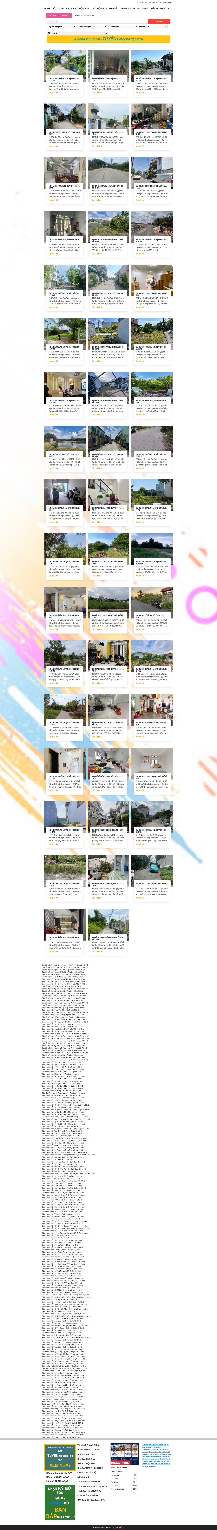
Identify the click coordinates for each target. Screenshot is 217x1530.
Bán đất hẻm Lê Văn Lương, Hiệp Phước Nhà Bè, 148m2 (151, 401)
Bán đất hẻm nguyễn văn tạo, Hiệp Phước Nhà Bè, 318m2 (151, 79)
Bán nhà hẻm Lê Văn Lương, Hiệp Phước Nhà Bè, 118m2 (108, 79)
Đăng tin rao (166, 2)
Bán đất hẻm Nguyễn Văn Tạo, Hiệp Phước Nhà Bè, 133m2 (151, 831)
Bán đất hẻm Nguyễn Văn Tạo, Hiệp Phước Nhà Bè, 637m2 (151, 455)
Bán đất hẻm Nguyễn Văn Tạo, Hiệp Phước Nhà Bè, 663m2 (64, 670)
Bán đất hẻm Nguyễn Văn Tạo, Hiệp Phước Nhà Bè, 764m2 (107, 240)
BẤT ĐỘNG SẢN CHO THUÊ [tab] (85, 15)
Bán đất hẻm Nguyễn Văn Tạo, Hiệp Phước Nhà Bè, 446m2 (64, 885)
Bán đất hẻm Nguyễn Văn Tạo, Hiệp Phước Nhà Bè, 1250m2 (151, 240)
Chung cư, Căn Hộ (86, 1472)
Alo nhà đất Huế (165, 1459)
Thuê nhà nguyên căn (88, 1482)
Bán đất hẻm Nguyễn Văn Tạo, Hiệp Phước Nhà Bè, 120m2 (64, 724)
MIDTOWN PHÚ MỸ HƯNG (89, 1450)
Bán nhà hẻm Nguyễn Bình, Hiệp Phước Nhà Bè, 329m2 (151, 724)
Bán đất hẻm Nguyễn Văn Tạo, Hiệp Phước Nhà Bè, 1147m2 (151, 562)
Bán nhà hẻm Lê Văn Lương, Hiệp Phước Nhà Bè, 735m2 (108, 885)
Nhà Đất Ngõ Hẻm (86, 1459)
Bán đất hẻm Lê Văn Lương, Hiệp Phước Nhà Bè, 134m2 (151, 509)
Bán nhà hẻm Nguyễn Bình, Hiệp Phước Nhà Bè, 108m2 (64, 187)
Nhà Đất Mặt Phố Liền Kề (90, 1468)
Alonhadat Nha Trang (155, 1452)
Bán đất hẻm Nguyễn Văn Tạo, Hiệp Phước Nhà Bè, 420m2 (107, 938)
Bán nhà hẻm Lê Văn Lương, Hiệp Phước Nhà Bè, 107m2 (151, 885)
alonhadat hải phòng (152, 1459)
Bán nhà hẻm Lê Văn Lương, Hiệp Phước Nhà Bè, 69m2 (64, 938)
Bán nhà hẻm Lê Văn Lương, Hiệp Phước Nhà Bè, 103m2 (108, 777)
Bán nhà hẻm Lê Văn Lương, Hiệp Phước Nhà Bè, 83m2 (151, 777)
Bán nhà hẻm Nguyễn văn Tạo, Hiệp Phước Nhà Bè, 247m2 (107, 455)
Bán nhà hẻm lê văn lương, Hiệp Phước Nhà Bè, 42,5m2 (151, 133)
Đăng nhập (143, 2)
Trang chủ (49, 9)
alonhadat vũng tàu (160, 1461)
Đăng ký (155, 2)
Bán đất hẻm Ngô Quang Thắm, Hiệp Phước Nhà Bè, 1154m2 (107, 187)
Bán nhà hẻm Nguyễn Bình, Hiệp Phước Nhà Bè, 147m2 (151, 187)
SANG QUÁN (83, 1477)
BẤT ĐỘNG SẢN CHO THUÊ (105, 9)
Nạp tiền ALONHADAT (157, 1454)
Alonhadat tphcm (147, 1461)
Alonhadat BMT (156, 1449)
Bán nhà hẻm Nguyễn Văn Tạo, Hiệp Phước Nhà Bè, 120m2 (64, 294)
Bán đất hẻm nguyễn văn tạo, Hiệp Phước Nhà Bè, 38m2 (151, 348)
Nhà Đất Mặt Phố (86, 1463)
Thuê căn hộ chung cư (89, 1491)
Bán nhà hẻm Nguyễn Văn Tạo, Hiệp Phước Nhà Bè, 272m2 (64, 777)
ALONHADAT (152, 1466)
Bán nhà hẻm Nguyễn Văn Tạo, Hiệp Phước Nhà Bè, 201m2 (64, 79)
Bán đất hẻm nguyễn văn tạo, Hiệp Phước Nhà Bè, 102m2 (107, 348)
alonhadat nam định (157, 1464)
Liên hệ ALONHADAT (160, 9)
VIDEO (56, 1503)
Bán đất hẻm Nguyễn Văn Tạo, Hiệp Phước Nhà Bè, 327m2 (107, 401)
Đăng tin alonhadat (160, 1445)
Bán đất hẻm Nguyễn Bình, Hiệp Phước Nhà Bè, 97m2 (107, 831)
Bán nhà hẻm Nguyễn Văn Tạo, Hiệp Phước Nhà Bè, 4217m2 (64, 401)
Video (144, 9)
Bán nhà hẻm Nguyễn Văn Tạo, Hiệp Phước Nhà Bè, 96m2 (107, 294)
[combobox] (61, 27)
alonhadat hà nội (155, 1457)
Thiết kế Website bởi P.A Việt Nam (105, 1527)
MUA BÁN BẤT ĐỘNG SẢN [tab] (58, 15)
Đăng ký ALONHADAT (57, 1477)
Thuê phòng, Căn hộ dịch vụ (92, 1486)
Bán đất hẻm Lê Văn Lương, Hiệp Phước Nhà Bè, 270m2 (107, 562)
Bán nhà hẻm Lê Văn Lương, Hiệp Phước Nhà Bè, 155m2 (108, 133)
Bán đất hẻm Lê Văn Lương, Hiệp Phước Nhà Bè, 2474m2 (151, 670)
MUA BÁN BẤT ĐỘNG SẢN (77, 9)
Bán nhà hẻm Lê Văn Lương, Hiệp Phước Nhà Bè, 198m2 (108, 670)
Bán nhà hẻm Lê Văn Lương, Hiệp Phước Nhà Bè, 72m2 (64, 240)
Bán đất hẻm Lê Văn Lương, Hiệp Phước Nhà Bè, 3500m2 (64, 455)
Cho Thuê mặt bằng (87, 1495)
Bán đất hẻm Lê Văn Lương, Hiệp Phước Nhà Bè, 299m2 (107, 616)
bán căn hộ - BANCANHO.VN (91, 1500)
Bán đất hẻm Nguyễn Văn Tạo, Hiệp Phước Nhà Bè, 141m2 (64, 831)
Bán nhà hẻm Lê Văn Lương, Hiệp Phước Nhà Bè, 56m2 (151, 294)
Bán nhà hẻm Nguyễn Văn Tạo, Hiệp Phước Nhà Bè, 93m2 (107, 724)
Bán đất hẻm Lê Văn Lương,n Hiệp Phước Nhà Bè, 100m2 (64, 133)
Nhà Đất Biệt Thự (86, 1454)
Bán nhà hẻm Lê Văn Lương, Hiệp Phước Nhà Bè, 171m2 (64, 509)
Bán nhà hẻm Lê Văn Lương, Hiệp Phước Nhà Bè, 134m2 (108, 509)
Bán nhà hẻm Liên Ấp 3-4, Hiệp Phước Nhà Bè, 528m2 (150, 616)
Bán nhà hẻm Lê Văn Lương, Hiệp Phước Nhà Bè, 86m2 (64, 616)
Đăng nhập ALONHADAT (59, 1473)
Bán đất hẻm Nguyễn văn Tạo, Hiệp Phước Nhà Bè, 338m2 (64, 348)
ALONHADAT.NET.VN (130, 9)
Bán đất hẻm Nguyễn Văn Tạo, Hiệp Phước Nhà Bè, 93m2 (64, 562)
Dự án (61, 9)
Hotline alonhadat (148, 1445)
